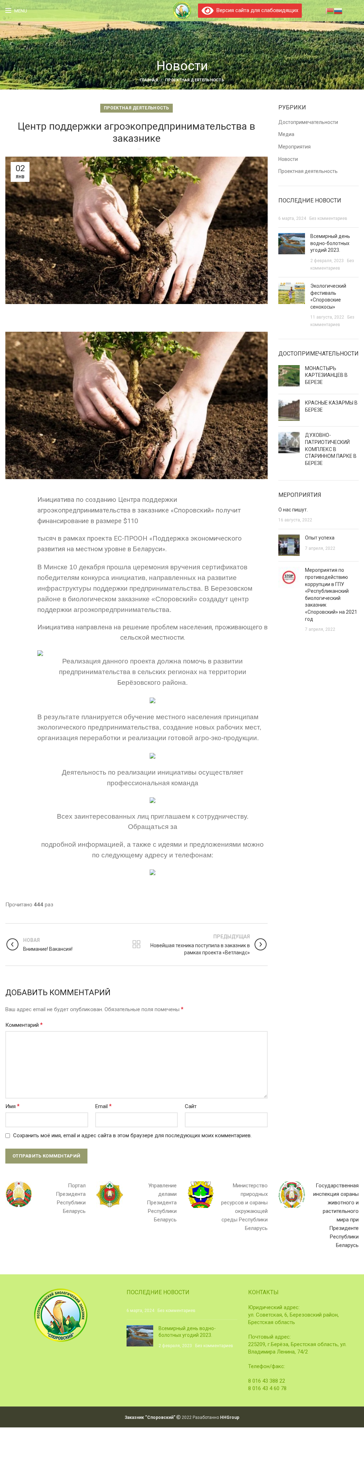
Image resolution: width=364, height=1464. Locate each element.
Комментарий (24, 1024)
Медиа (286, 134)
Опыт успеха (319, 538)
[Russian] (338, 10)
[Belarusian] (329, 10)
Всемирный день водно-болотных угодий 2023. (330, 243)
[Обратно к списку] (136, 944)
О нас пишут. (293, 510)
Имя (12, 1106)
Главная (149, 80)
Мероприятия (294, 147)
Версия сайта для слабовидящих (256, 10)
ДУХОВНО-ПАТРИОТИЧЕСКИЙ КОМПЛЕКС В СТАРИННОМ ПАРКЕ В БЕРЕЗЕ (331, 449)
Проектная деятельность (194, 80)
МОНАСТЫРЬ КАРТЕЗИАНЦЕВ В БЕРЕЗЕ (326, 375)
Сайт (191, 1106)
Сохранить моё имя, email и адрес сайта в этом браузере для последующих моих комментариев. (132, 1135)
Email (103, 1106)
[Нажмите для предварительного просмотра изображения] (136, 405)
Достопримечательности (308, 122)
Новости (288, 159)
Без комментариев (328, 218)
